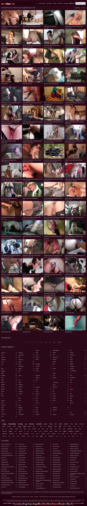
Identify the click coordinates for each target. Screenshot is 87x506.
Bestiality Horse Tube (26, 478)
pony (48, 433)
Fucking (9, 104)
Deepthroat (27, 47)
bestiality (12, 424)
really (45, 426)
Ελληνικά (26, 503)
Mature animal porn (43, 453)
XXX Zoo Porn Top (26, 448)
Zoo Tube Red (26, 475)
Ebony (26, 375)
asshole (20, 431)
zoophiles (81, 433)
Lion (43, 396)
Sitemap (36, 496)
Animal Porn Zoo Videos (26, 484)
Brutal (9, 391)
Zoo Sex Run (78, 479)
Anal (9, 355)
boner (73, 436)
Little (9, 199)
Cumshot (25, 104)
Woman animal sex (78, 448)
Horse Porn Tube (9, 446)
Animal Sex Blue (60, 460)
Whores (78, 396)
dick (76, 424)
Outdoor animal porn (43, 478)
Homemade (26, 414)
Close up (9, 405)
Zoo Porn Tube (43, 469)
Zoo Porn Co (9, 460)
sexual (59, 433)
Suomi (28, 504)
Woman (78, 402)
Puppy (70, 28)
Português (79, 503)
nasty (43, 428)
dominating (26, 433)
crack (77, 436)
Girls (26, 398)
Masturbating (4, 47)
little (16, 433)
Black (66, 257)
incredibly (77, 431)
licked (51, 431)
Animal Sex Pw (60, 480)
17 (50, 342)
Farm (26, 380)
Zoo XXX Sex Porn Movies (9, 455)
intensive (18, 436)
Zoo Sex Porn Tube (43, 460)
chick (55, 431)
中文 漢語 (47, 504)
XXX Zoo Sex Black (9, 478)
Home (36, 3)
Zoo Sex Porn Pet (78, 469)
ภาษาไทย (71, 504)
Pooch (48, 142)
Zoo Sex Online (78, 481)
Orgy (60, 375)
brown (75, 433)
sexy (3, 426)
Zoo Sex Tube (43, 485)
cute (29, 428)
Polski (69, 503)
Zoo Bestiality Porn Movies (78, 450)
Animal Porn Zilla (60, 466)
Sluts (78, 357)
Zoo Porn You (43, 455)
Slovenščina (22, 504)
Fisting (26, 389)
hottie (63, 433)
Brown (66, 142)
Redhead (60, 407)
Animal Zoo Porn (9, 464)
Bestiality (9, 375)
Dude (74, 47)
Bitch (9, 377)
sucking (70, 431)
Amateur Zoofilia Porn (9, 444)
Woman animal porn (60, 469)
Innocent (43, 366)
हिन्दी (37, 504)
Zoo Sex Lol (78, 485)
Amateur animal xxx (78, 455)
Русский (74, 503)
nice (25, 429)
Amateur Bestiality (26, 480)
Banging (24, 123)
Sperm (78, 361)
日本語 (61, 503)
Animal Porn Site (60, 450)
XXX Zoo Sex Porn (26, 471)
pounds (28, 436)
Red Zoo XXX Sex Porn (9, 453)
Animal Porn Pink (60, 457)
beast (10, 431)
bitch (67, 433)
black (24, 426)
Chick (45, 47)
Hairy (26, 405)
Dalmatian (26, 352)
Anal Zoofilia (9, 469)
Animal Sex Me (9, 448)
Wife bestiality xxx (60, 471)
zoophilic (40, 431)
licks (37, 436)
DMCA (32, 496)
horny (51, 424)
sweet (69, 426)
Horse (50, 47)
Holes (26, 412)
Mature (60, 352)
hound (55, 428)
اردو (62, 504)
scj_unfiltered (4, 28)
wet (21, 428)
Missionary (60, 357)
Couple (9, 409)
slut (56, 424)
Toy (78, 382)
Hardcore (10, 238)
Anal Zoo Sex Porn (43, 483)
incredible (11, 433)
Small (78, 359)
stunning (32, 433)
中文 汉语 (41, 504)
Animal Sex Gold (43, 473)
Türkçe (52, 504)
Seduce (60, 414)
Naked (60, 368)
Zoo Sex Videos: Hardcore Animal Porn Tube (78, 474)
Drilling (66, 28)
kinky (75, 428)
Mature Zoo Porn (26, 482)
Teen (78, 375)
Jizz (43, 380)
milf (81, 436)
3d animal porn (78, 457)
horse (31, 424)
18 (54, 342)
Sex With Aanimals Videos (9, 480)
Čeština (11, 503)
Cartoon (9, 400)
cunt (39, 428)
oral (31, 431)
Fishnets (26, 386)
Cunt (28, 219)
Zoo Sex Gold (26, 460)
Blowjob (45, 180)
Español (31, 503)
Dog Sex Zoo (26, 469)
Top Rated (60, 3)
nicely (9, 436)
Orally (60, 373)
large (64, 428)
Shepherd (78, 354)
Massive (43, 414)
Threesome (78, 377)
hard (41, 426)
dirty (51, 428)
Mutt (32, 47)
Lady (43, 389)
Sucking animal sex (60, 487)
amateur (11, 428)
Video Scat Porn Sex (43, 464)
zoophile (39, 424)
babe (64, 431)
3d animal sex (78, 460)
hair (71, 433)
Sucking (9, 123)
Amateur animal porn (78, 476)
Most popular (42, 3)
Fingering (26, 384)
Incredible (43, 364)
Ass (66, 104)
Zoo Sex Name (78, 483)
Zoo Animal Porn (26, 457)
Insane (43, 368)
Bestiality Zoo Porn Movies (60, 482)
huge (35, 431)
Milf (9, 257)
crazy (59, 428)
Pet (51, 104)
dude (41, 436)
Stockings (78, 366)
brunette (34, 428)
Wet (78, 393)
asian (20, 433)
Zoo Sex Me (9, 475)
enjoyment (81, 423)
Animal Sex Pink (60, 478)
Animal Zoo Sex (26, 462)
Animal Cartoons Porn (78, 488)
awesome (4, 431)
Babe (24, 47)
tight (60, 426)
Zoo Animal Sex (26, 450)
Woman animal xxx (60, 464)
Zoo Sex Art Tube (78, 471)
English (73, 3)
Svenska (33, 504)
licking (13, 436)
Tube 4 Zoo (9, 457)
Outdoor (55, 161)
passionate (69, 428)
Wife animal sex (60, 473)
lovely (55, 426)
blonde (50, 426)
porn (29, 426)
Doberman (26, 359)
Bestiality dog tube (43, 450)
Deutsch (20, 503)
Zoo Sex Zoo (78, 464)
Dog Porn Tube (26, 464)
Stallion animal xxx (78, 446)
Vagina (78, 389)
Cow (9, 411)
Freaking (31, 142)
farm (34, 426)
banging (14, 426)
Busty (9, 395)
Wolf (78, 400)
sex (26, 424)
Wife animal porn (60, 475)
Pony (47, 28)
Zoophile (75, 180)
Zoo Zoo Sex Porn (26, 453)
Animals (9, 357)
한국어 (40, 503)
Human (43, 357)
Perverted (60, 386)
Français (36, 503)
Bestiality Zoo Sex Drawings (43, 471)
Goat (24, 28)
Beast (9, 373)
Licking (71, 104)
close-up (4, 436)
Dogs (31, 123)
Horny (45, 142)
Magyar (50, 503)
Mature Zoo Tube (43, 448)
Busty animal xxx (60, 462)
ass (28, 431)
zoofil (69, 436)
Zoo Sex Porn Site (26, 446)
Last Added (49, 3)
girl (3, 428)
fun (37, 426)
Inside (77, 47)
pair (65, 436)
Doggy (5, 161)
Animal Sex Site (9, 450)
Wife (78, 398)
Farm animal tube (43, 462)
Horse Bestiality (26, 487)
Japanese (43, 375)
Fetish (26, 382)
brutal (33, 436)
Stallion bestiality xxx (78, 444)
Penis (60, 384)
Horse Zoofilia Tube (26, 466)
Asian (9, 361)
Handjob (26, 407)
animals (46, 431)
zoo (80, 429)
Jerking (69, 276)
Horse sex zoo (43, 446)
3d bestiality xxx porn (78, 466)
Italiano (45, 503)
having (71, 423)
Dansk (15, 503)
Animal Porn (60, 444)
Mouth (60, 361)
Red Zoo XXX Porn (9, 471)
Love (45, 28)
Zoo (72, 180)
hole (60, 431)
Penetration (60, 382)
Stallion (31, 104)
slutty (61, 436)
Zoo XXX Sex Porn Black (43, 466)
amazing (9, 426)
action (45, 424)
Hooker (43, 350)
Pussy (6, 142)
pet (24, 431)
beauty (23, 436)
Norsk (65, 503)
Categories (66, 3)
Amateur (3, 123)
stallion (66, 424)
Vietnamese (57, 504)
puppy (16, 428)
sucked (15, 431)
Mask (10, 180)
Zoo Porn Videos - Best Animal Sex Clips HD (43, 481)
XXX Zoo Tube (60, 446)
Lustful (43, 402)
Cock (48, 47)
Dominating (26, 366)
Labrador (43, 387)
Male (43, 407)
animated (37, 433)
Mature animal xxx (43, 444)
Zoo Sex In (60, 448)
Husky (43, 359)
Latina (43, 391)
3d (44, 123)
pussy (19, 426)
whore (78, 426)
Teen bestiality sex (60, 484)
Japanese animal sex (43, 475)
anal (47, 428)
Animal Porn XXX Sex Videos (9, 482)
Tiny (55, 295)
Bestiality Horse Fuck (43, 457)
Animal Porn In (26, 455)
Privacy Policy (26, 496)
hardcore (54, 433)
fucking (20, 424)
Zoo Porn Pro (26, 444)
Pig (54, 257)
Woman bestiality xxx (60, 453)
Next (59, 342)
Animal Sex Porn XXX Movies (9, 466)
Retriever (60, 409)
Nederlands (55, 503)
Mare (10, 295)
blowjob (64, 426)
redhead (43, 433)
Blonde (5, 104)
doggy (4, 424)
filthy (6, 428)
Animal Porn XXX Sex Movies (9, 473)
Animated (9, 359)
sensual (57, 436)
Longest (55, 3)
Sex (78, 350)
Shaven (78, 352)
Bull (9, 393)
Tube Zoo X (9, 487)
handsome (51, 436)
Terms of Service (16, 496)
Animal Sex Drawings (78, 453)
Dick (28, 104)
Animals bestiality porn (43, 488)
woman (74, 426)
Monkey (51, 161)
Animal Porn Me (9, 462)
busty (46, 436)
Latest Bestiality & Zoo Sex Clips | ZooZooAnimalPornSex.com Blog (57, 496)
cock (60, 424)
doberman (4, 433)
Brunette (46, 257)
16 (46, 342)
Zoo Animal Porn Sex (26, 473)
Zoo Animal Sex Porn (9, 484)
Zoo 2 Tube (60, 455)
